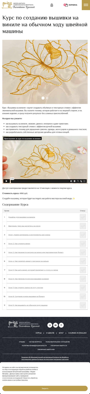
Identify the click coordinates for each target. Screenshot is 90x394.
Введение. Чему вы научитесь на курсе (24, 226)
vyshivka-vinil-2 (47, 98)
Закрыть (45, 388)
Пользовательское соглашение (58, 342)
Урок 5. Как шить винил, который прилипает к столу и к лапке (33, 270)
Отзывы (22, 342)
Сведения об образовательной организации (37, 357)
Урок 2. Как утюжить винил (19, 244)
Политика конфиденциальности (34, 345)
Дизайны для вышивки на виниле (21, 217)
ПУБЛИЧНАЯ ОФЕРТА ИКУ (46, 349)
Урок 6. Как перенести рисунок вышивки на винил (28, 279)
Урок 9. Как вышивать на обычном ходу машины (27, 305)
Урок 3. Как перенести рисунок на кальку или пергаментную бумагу (35, 252)
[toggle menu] (86, 5)
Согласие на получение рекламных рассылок (53, 359)
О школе (50, 333)
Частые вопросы (35, 342)
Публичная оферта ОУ (59, 345)
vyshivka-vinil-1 (43, 98)
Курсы (38, 333)
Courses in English (77, 333)
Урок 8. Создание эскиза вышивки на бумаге (26, 296)
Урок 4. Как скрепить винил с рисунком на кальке (28, 261)
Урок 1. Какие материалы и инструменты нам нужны (29, 235)
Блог (61, 333)
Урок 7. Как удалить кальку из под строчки (25, 288)
